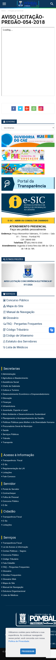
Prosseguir (28, 651)
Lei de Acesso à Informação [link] (15, 547)
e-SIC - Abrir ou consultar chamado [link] (28, 220)
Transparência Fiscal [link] (12, 460)
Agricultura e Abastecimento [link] (15, 378)
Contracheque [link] (9, 493)
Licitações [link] (7, 472)
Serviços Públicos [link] (10, 434)
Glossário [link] (7, 571)
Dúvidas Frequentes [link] (12, 575)
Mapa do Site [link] (9, 583)
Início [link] (3, 10)
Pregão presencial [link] (15, 10)
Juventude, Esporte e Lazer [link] (15, 410)
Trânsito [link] (6, 438)
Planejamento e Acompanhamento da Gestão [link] (23, 418)
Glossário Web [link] (9, 579)
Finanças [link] (6, 402)
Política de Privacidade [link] (18, 641)
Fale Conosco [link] (9, 476)
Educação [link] (7, 398)
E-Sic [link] (5, 464)
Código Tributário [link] (10, 559)
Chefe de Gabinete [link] (11, 386)
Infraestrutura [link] (8, 406)
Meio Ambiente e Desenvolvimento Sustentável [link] (23, 414)
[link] (4, 4)
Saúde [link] (5, 430)
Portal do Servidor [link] (11, 489)
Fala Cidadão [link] (9, 563)
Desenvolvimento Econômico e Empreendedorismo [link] (25, 394)
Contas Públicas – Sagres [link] (14, 551)
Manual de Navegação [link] (13, 587)
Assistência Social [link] (10, 382)
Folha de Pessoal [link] (11, 497)
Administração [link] (9, 374)
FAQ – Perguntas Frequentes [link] (16, 567)
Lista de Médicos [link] (10, 595)
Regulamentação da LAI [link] (14, 468)
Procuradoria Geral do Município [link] (17, 426)
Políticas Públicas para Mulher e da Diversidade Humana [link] (28, 422)
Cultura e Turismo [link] (10, 390)
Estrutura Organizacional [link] (14, 591)
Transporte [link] (7, 442)
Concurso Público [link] (11, 501)
